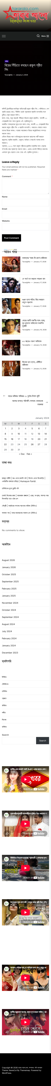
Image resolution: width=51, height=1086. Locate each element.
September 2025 (10, 581)
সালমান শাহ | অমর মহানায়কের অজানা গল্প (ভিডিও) (19, 513)
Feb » (29, 454)
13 (39, 433)
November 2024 (10, 603)
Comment (7, 176)
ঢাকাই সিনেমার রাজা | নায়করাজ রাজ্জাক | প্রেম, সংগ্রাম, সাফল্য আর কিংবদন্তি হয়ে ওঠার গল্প (25, 497)
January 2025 (9, 595)
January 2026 (9, 567)
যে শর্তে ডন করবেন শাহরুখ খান (33, 278)
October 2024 (9, 610)
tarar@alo (9, 75)
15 (5, 439)
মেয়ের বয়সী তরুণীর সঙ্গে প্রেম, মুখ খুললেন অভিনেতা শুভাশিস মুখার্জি (33, 323)
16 (12, 439)
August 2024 (8, 624)
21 (45, 439)
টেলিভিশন (5, 684)
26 (32, 444)
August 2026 (8, 560)
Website (6, 221)
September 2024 (10, 617)
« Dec (22, 454)
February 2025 (9, 588)
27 (39, 444)
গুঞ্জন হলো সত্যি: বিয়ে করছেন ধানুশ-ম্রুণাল (33, 301)
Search (5, 735)
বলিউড (6, 61)
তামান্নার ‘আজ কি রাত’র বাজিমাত (34, 258)
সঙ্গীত (4, 712)
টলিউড (4, 677)
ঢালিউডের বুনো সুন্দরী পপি (10, 488)
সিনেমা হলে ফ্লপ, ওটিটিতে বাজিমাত (32, 363)
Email (4, 209)
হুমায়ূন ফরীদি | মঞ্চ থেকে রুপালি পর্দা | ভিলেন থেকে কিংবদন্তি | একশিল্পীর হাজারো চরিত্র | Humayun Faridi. (23, 480)
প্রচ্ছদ (4, 698)
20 (39, 439)
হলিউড (4, 726)
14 (45, 433)
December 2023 (10, 652)
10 (19, 433)
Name (4, 196)
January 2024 (9, 645)
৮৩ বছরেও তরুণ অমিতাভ (31, 341)
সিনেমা (4, 719)
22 (5, 444)
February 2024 (9, 638)
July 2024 (7, 631)
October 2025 (9, 574)
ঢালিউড (4, 691)
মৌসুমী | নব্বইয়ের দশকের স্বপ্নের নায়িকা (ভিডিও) (19, 505)
